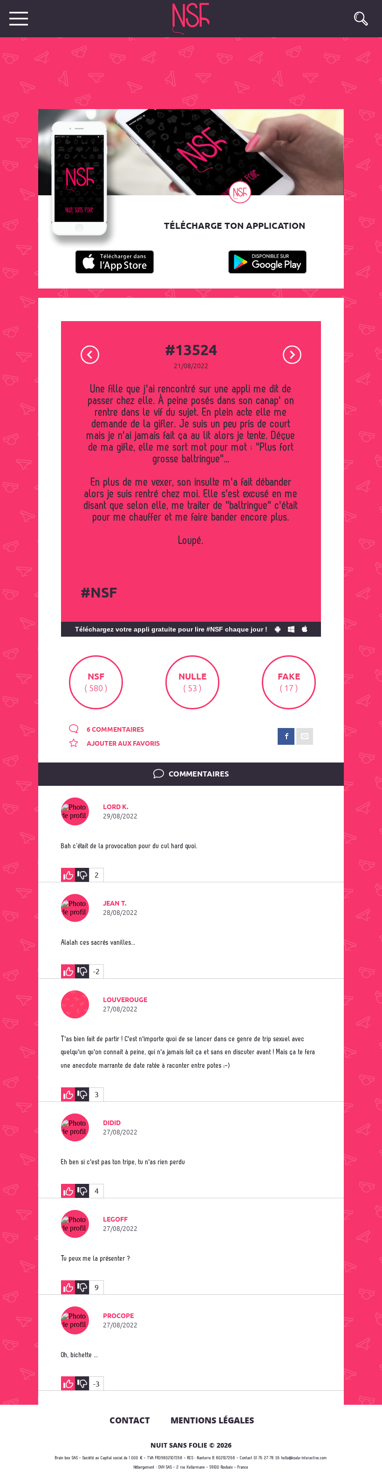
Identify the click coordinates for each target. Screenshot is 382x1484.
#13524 (191, 351)
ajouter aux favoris (122, 744)
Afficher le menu (18, 18)
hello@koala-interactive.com (304, 1458)
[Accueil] (192, 18)
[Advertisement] (183, 72)
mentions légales (212, 1420)
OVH (161, 1467)
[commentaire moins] (82, 874)
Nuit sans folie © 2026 (191, 1445)
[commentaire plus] (68, 874)
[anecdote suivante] (292, 354)
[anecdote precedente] (90, 354)
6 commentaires (114, 730)
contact (129, 1420)
